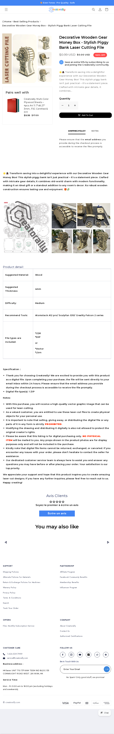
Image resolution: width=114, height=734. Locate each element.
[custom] (62, 654)
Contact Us (65, 631)
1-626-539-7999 (14, 653)
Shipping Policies (11, 572)
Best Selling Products (26, 21)
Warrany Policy (9, 587)
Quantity (64, 98)
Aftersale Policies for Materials (17, 577)
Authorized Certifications (71, 636)
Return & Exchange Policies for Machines (21, 582)
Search (6, 603)
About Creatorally (68, 626)
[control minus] (62, 105)
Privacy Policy (9, 593)
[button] (6, 9)
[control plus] (75, 105)
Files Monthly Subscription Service (18, 626)
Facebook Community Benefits (73, 577)
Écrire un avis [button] (57, 513)
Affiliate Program (67, 572)
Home (7, 21)
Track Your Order (11, 608)
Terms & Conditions (12, 598)
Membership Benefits (69, 582)
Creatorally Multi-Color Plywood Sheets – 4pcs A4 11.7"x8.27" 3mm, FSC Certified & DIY (36, 105)
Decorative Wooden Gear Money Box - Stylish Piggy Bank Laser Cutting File (46, 25)
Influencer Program (68, 587)
